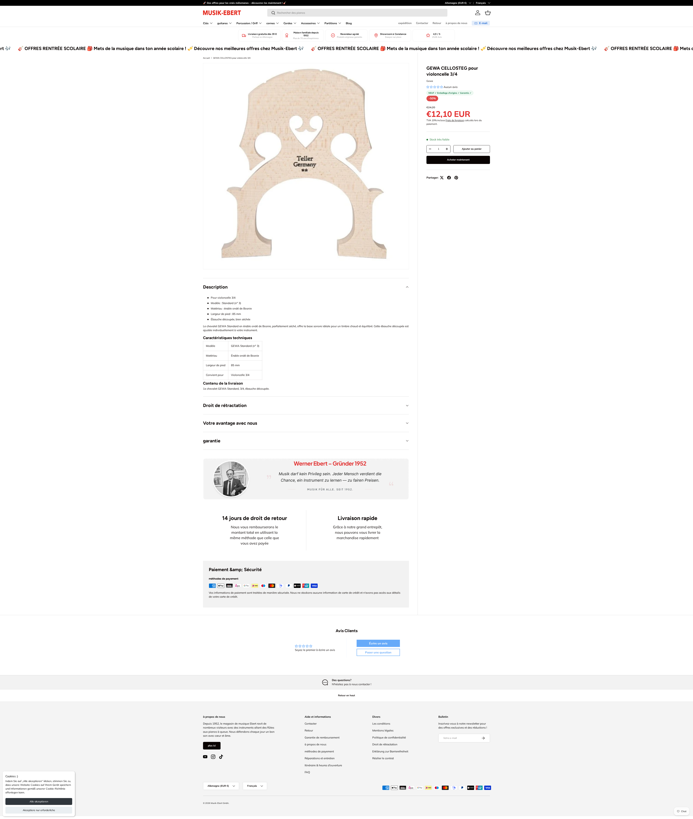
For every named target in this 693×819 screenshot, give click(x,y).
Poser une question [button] (378, 652)
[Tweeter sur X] (441, 177)
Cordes (288, 23)
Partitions (330, 23)
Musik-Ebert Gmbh (220, 803)
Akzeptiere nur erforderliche (39, 810)
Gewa (429, 80)
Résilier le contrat (383, 758)
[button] (488, 13)
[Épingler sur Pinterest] (456, 177)
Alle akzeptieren (39, 801)
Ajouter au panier (471, 148)
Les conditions (381, 723)
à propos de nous (456, 23)
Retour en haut (346, 695)
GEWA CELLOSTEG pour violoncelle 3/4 (231, 58)
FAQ (307, 772)
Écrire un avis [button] (378, 643)
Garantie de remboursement (322, 737)
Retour (437, 23)
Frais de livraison (455, 120)
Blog (349, 23)
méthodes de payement (319, 751)
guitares (222, 23)
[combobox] (357, 13)
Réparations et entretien (320, 758)
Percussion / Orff (247, 23)
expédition (405, 23)
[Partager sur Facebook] (449, 177)
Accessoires (308, 23)
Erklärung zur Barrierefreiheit (390, 751)
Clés (205, 23)
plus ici (212, 745)
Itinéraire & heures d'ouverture (323, 765)
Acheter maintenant (458, 159)
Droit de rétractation (384, 744)
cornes (270, 23)
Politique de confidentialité (389, 737)
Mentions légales (382, 730)
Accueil (206, 58)
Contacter (422, 23)
